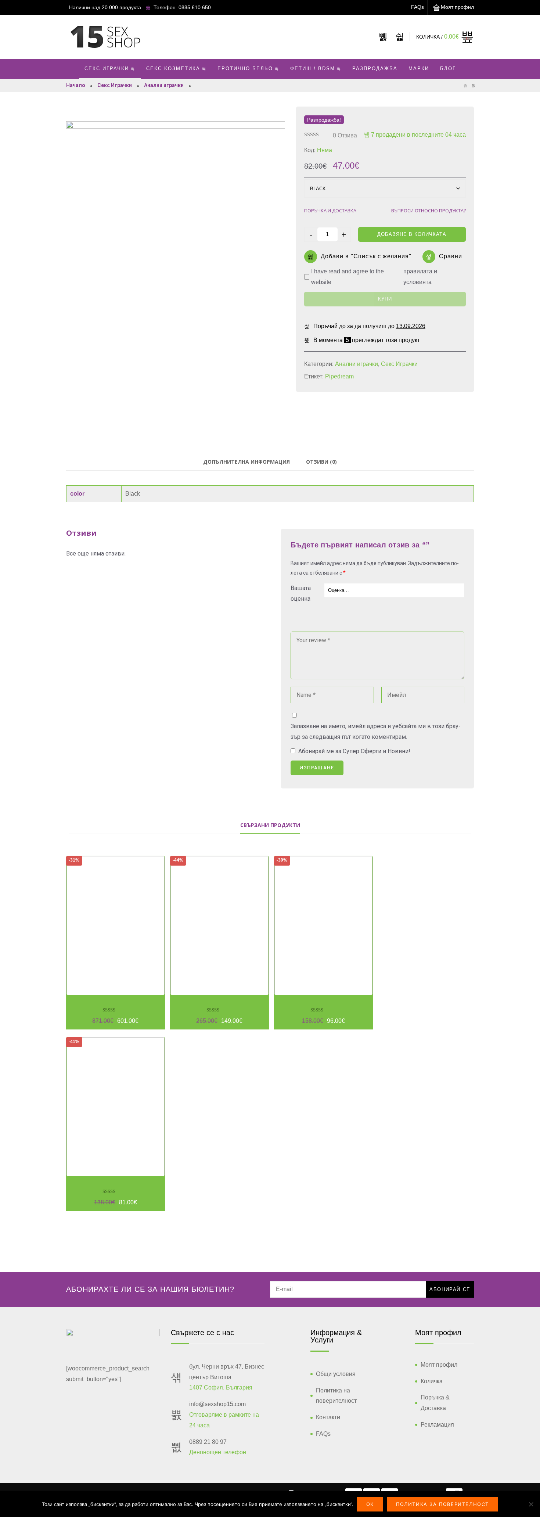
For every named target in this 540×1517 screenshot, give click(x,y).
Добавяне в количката (411, 234)
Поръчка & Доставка (435, 1402)
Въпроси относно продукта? (428, 210)
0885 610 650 (195, 7)
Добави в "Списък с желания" (366, 256)
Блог (448, 68)
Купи (385, 299)
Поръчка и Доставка (330, 210)
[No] (530, 1504)
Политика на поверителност (336, 1395)
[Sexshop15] (105, 36)
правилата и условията (420, 276)
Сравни (450, 256)
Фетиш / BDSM (312, 68)
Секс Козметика (173, 68)
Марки (418, 68)
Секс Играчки (106, 68)
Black (132, 493)
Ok (370, 1504)
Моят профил (457, 7)
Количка (432, 1381)
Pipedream (339, 376)
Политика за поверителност (442, 1504)
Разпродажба (374, 68)
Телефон (165, 7)
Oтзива (345, 135)
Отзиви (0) (321, 461)
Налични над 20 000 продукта (105, 7)
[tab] (246, 462)
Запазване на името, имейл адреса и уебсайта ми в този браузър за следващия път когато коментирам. (376, 731)
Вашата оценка (301, 593)
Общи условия (336, 1374)
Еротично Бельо (245, 68)
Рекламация (437, 1424)
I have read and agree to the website (374, 277)
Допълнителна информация (246, 461)
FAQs (417, 7)
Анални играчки (164, 85)
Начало (75, 85)
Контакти (328, 1417)
